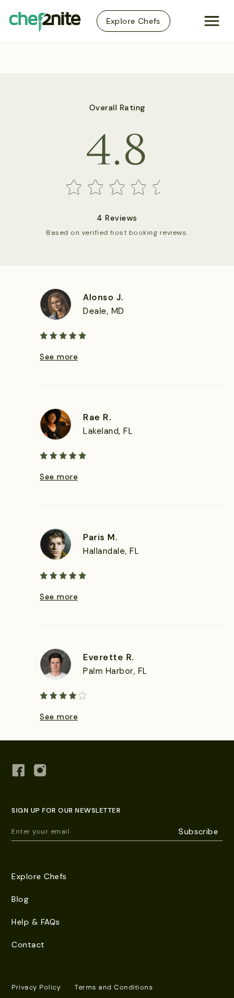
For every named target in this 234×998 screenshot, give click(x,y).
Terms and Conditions (113, 987)
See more (59, 356)
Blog (19, 899)
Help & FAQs (35, 922)
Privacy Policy (36, 987)
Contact (28, 944)
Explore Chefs (133, 21)
